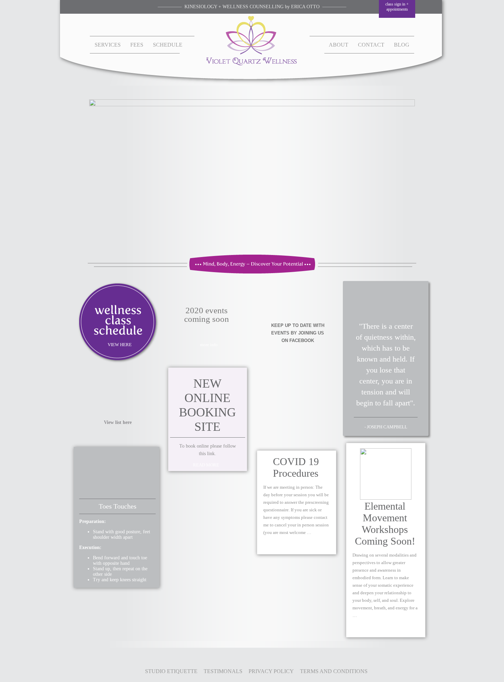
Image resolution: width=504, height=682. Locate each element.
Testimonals (223, 671)
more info (209, 344)
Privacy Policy (271, 671)
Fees (136, 45)
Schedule (167, 45)
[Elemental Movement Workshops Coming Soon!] (385, 498)
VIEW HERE (120, 344)
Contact (371, 45)
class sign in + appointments (397, 7)
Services (108, 45)
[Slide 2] (252, 173)
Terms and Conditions (334, 671)
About (338, 45)
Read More (206, 464)
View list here (118, 422)
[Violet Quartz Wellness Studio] (252, 64)
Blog (401, 45)
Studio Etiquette (171, 671)
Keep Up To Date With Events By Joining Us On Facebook (297, 333)
